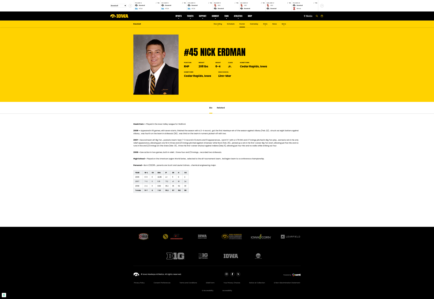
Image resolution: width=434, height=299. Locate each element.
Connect (215, 15)
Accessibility (227, 290)
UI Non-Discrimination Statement (287, 283)
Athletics (238, 15)
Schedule (231, 24)
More (284, 24)
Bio (210, 107)
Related (221, 107)
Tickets (190, 15)
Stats (265, 24)
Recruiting (218, 24)
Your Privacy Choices (232, 283)
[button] (130, 5)
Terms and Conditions (188, 283)
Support (202, 15)
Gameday (254, 24)
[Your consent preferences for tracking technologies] (4, 295)
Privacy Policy (139, 283)
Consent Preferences (162, 283)
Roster (242, 24)
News (274, 24)
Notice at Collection (257, 283)
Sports (179, 15)
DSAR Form (210, 283)
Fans (226, 15)
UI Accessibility (207, 290)
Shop (250, 15)
